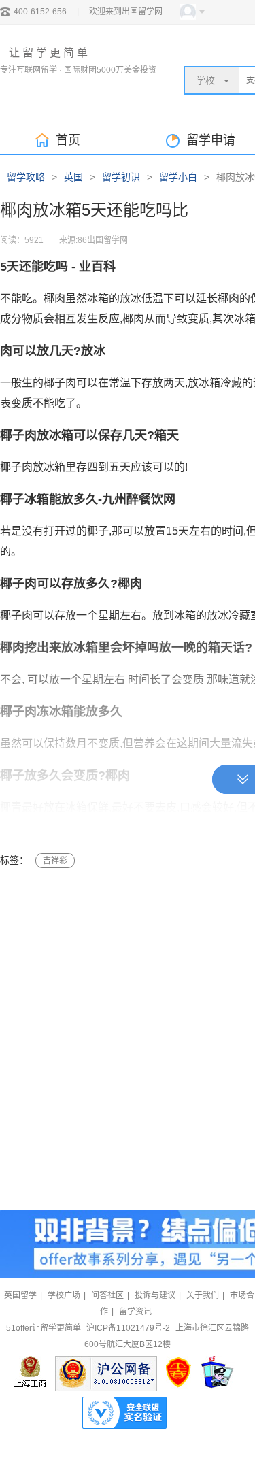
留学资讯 (135, 1311)
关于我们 (202, 1295)
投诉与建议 (155, 1295)
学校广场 (64, 1295)
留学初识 (121, 176)
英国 (73, 176)
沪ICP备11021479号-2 (128, 1328)
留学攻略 (26, 176)
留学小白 (178, 176)
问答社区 (107, 1295)
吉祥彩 (55, 860)
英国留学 (20, 1295)
